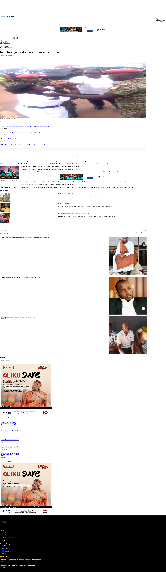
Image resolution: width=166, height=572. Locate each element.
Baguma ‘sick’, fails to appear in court (66, 203)
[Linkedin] (11, 16)
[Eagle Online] (160, 20)
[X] (13, 16)
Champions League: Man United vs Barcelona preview (14, 232)
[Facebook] (7, 16)
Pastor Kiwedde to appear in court (65, 193)
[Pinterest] (134, 58)
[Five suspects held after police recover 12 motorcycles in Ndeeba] (128, 335)
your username (15, 37)
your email (14, 44)
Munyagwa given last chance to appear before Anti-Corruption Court (73, 213)
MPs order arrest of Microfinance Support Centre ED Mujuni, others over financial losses (24, 144)
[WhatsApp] (139, 58)
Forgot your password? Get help (6, 41)
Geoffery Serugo (4, 55)
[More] (143, 58)
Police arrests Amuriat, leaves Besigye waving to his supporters (129, 232)
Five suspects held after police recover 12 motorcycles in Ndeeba (18, 138)
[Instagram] (9, 16)
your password (15, 38)
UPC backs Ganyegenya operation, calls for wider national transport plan (10, 454)
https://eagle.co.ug (73, 156)
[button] (61, 23)
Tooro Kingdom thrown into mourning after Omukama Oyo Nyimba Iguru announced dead (25, 126)
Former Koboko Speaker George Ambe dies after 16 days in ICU (9, 447)
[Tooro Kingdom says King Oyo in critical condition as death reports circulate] (128, 296)
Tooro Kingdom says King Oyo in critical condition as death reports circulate (21, 132)
